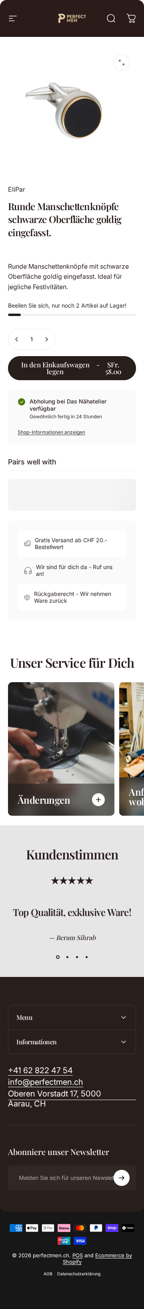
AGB (48, 1274)
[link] (72, 1099)
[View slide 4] (86, 957)
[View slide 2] (67, 957)
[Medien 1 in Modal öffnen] (122, 63)
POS (77, 1255)
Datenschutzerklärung (78, 1274)
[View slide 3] (77, 957)
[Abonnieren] (122, 1178)
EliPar (16, 189)
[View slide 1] (57, 957)
